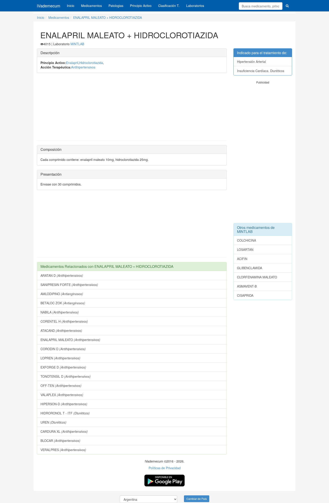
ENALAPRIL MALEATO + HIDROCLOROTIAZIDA (107, 17)
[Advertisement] (131, 109)
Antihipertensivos (83, 67)
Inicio (70, 5)
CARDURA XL (64, 431)
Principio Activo (141, 5)
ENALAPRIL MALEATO (70, 339)
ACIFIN (242, 258)
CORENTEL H (64, 321)
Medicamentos (91, 5)
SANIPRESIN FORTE (69, 284)
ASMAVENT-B (247, 286)
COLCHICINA (246, 240)
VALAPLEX (62, 394)
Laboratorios (195, 5)
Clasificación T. (168, 5)
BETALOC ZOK (63, 303)
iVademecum (48, 6)
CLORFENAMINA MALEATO (257, 277)
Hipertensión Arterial (251, 61)
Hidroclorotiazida (91, 62)
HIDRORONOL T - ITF (65, 413)
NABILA (60, 312)
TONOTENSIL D (66, 376)
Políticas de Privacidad (165, 468)
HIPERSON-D (64, 404)
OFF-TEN (61, 385)
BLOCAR (60, 440)
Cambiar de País (196, 499)
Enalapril (72, 62)
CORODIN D (63, 349)
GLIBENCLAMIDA (249, 268)
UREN (53, 422)
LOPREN (60, 358)
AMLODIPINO (62, 294)
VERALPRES (63, 450)
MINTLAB (77, 44)
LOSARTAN (245, 249)
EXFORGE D (63, 367)
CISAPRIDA (245, 295)
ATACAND (61, 330)
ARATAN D (62, 275)
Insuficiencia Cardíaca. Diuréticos (260, 70)
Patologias (116, 5)
